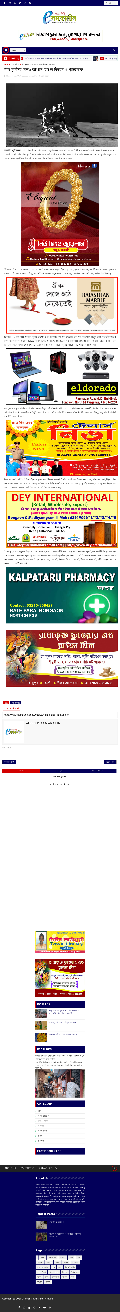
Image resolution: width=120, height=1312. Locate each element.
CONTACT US (27, 1168)
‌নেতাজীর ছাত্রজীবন (56, 1222)
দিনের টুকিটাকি (43, 1116)
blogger (21, 771)
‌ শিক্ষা (79, 1257)
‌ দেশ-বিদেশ (52, 1257)
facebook (97, 771)
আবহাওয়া (75, 1262)
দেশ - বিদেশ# (15, 703)
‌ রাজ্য (71, 1257)
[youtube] (15, 3)
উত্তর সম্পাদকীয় (43, 1267)
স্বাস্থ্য (48, 1282)
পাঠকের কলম (54, 1272)
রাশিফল (41, 1141)
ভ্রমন (39, 1277)
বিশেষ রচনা (42, 1130)
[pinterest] (30, 3)
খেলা (73, 58)
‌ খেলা (42, 1257)
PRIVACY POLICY (48, 1168)
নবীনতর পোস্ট (9, 762)
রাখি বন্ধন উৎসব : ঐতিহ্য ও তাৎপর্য (62, 1022)
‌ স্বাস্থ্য (39, 1262)
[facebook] (4, 3)
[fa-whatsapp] (9, 3)
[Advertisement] (60, 857)
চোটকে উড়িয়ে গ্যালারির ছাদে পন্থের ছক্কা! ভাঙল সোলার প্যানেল (98, 58)
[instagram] (25, 3)
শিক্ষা (72, 1277)
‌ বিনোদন (63, 1257)
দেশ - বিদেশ (15, 64)
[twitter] (20, 3)
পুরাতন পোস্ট (110, 762)
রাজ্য (40, 1135)
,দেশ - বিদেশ (45, 76)
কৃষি (53, 1267)
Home (7, 64)
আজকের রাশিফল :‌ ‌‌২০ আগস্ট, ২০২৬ (63, 1034)
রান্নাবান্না (55, 1277)
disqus (59, 771)
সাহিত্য (39, 1282)
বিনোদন (41, 1126)
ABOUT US (10, 1168)
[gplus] (44, 1307)
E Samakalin (27, 1298)
